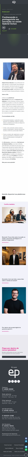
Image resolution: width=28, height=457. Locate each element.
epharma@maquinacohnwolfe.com (11, 435)
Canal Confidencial (9, 448)
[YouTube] (18, 381)
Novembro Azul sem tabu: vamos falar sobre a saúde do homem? (13, 279)
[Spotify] (3, 198)
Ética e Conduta (19, 448)
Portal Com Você (8, 445)
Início (4, 9)
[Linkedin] (9, 381)
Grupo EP (4, 30)
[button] (26, 438)
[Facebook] (12, 381)
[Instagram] (15, 381)
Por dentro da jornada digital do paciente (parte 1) (11, 328)
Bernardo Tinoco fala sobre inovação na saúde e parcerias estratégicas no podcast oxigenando (13, 238)
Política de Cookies (7, 451)
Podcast (6, 12)
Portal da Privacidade (19, 445)
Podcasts (10, 9)
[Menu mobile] (25, 454)
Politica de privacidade (19, 451)
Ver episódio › (5, 242)
